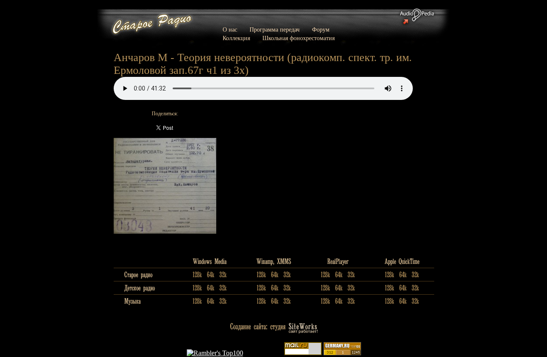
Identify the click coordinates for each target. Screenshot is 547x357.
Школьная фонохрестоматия (298, 38)
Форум (320, 29)
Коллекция (236, 38)
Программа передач (275, 29)
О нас (230, 29)
